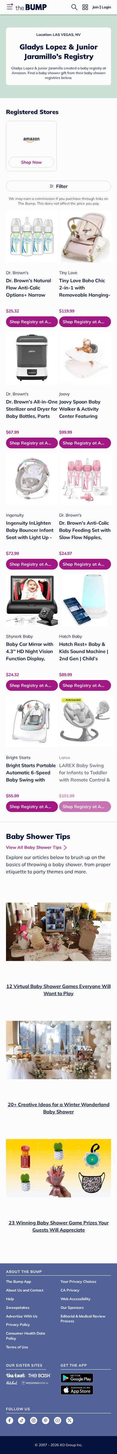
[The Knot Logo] (15, 1375)
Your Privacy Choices (78, 1281)
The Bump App (18, 1281)
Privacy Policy (18, 1324)
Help (10, 1299)
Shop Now (31, 162)
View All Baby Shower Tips (34, 847)
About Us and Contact (25, 1290)
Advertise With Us (22, 1316)
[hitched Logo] (11, 1382)
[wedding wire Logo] (35, 1382)
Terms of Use (17, 1347)
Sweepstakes (17, 1307)
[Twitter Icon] (69, 1420)
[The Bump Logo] (31, 7)
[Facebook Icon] (9, 1420)
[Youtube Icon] (57, 1420)
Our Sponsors (72, 1307)
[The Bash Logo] (40, 1375)
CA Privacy (70, 1290)
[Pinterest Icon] (45, 1420)
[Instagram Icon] (33, 1420)
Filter (62, 186)
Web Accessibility (76, 1299)
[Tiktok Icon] (21, 1420)
